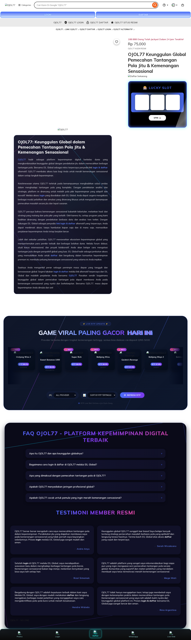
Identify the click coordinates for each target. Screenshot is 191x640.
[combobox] (92, 5)
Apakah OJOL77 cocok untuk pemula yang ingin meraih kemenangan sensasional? (75, 497)
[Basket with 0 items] (182, 5)
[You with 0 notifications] (174, 5)
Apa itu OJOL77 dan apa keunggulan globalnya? (56, 453)
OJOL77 (59, 29)
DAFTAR (143, 14)
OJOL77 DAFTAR (87, 29)
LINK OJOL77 (71, 29)
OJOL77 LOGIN (104, 29)
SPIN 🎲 (157, 118)
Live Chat (171, 637)
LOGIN (47, 14)
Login (57, 637)
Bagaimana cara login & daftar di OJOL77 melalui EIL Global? (63, 464)
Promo (20, 637)
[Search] (154, 5)
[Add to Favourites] (117, 42)
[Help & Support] (165, 5)
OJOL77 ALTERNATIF (123, 29)
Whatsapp (133, 637)
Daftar (95, 636)
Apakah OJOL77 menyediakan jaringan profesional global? (61, 486)
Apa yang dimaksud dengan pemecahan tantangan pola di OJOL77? (67, 475)
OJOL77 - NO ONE (19, 620)
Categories (26, 5)
